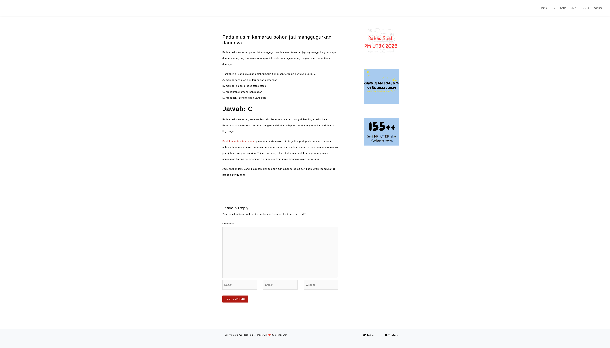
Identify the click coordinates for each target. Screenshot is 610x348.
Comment (229, 223)
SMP (563, 8)
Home (543, 8)
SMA (573, 8)
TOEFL (585, 8)
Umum (598, 8)
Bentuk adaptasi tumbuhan (238, 141)
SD (553, 8)
